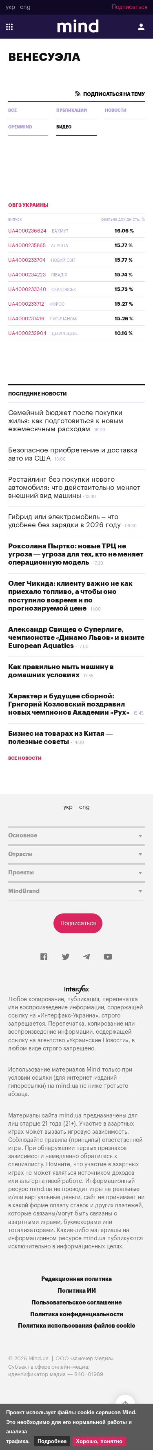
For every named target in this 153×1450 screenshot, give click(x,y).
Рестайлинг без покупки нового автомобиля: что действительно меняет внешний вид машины (74, 488)
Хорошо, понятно (99, 1441)
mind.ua (67, 1086)
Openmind (20, 127)
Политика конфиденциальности (76, 1314)
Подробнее (52, 1441)
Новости (115, 111)
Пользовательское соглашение (76, 1303)
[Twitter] (65, 957)
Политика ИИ (77, 1291)
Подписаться (129, 7)
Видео (63, 127)
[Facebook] (44, 957)
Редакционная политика (76, 1279)
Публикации (71, 111)
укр (10, 7)
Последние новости (37, 393)
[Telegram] (86, 957)
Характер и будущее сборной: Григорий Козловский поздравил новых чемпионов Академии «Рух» (68, 704)
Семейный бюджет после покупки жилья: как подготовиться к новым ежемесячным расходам (65, 421)
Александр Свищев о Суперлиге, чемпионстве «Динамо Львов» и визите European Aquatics (76, 638)
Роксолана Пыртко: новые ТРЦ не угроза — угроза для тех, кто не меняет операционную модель (75, 554)
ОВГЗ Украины (28, 205)
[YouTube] (108, 957)
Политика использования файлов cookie (76, 1326)
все (12, 111)
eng (25, 7)
